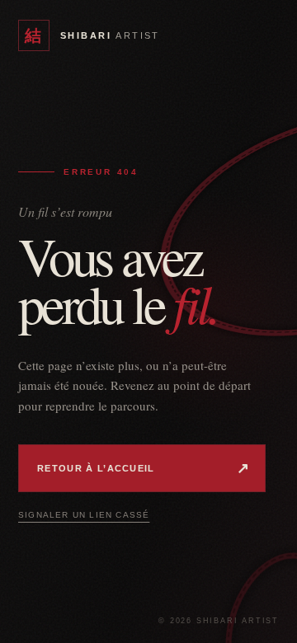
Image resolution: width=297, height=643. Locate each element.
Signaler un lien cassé (83, 514)
